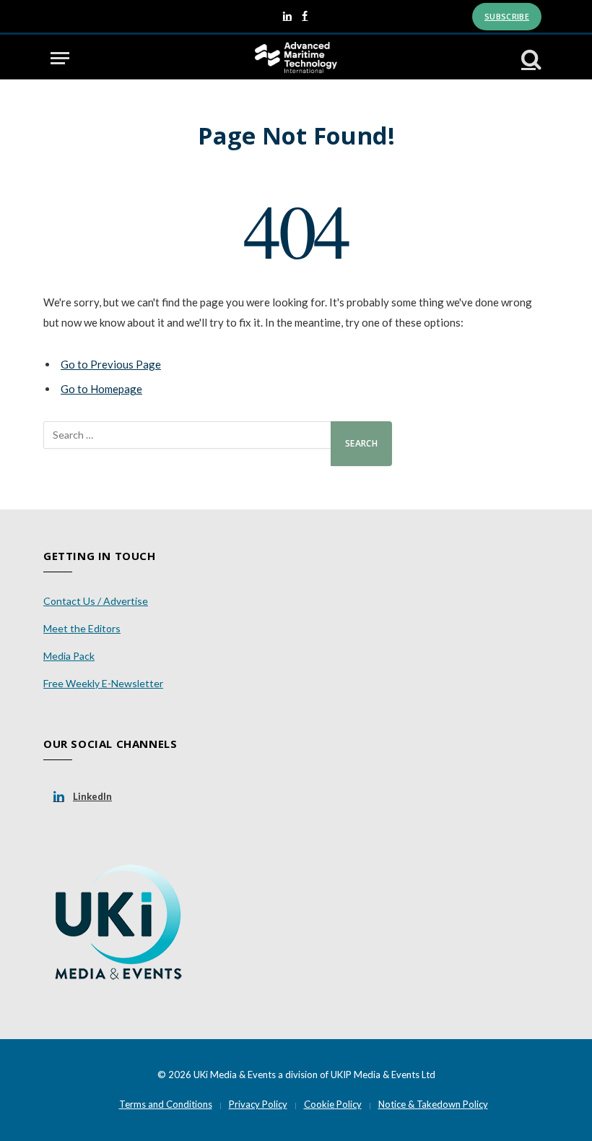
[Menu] (60, 58)
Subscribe (506, 16)
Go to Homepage (101, 388)
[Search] (529, 58)
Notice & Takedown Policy (433, 1104)
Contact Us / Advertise (95, 601)
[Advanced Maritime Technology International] (295, 58)
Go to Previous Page (111, 364)
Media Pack (69, 656)
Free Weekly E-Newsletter (103, 683)
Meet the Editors (82, 628)
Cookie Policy (333, 1104)
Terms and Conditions (165, 1104)
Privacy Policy (258, 1104)
